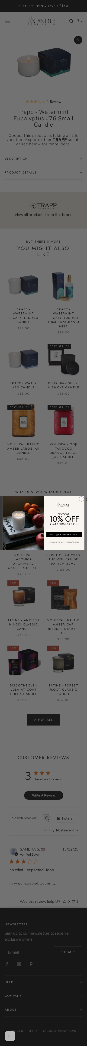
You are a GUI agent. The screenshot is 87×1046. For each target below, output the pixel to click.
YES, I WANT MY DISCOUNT (63, 534)
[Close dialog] (81, 498)
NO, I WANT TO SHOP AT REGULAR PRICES (64, 542)
